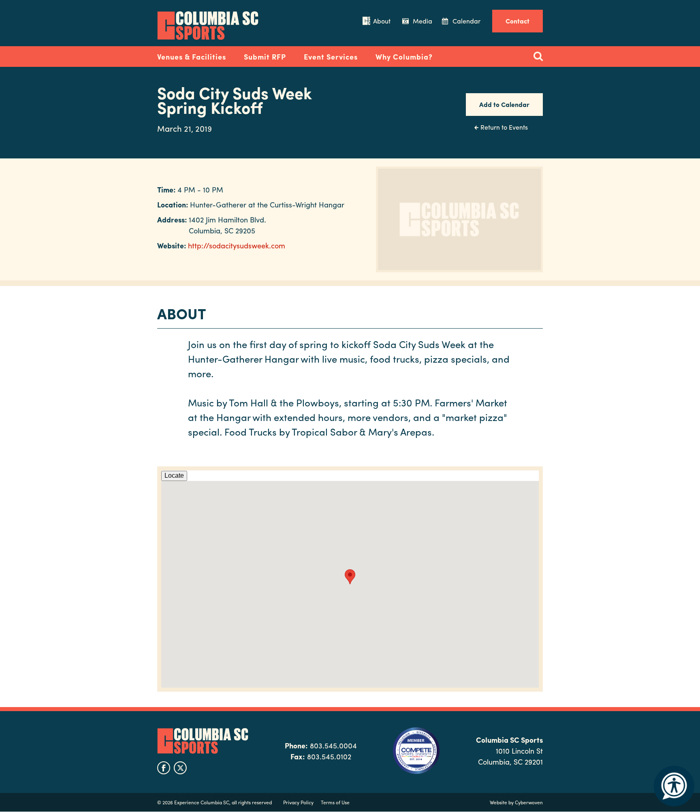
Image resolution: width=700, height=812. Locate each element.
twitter (180, 767)
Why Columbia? (404, 56)
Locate (174, 475)
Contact (517, 21)
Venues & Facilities (191, 56)
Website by (516, 802)
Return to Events (504, 127)
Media (422, 21)
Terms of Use (335, 802)
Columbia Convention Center (207, 26)
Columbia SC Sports (202, 741)
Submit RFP (265, 56)
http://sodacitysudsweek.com (236, 245)
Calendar (466, 21)
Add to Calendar (504, 104)
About (382, 21)
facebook (163, 767)
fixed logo (131, 54)
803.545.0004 (333, 745)
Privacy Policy (298, 802)
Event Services (331, 56)
